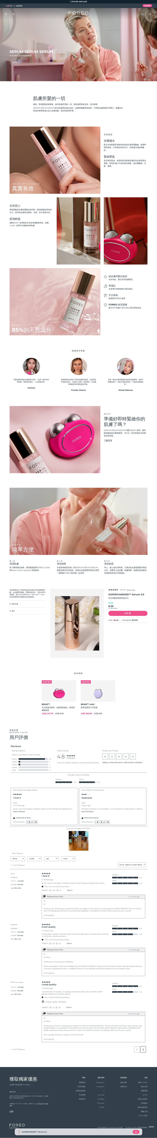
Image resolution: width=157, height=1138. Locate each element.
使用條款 (144, 1103)
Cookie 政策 (142, 1116)
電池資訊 (82, 1099)
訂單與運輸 (81, 1087)
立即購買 (15, 62)
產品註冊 (123, 1082)
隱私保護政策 (142, 1107)
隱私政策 (41, 1104)
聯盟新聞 (144, 1091)
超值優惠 (147, 6)
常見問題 (82, 1095)
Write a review (131, 590)
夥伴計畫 (144, 1087)
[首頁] (78, 15)
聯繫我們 (82, 1082)
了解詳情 (108, 440)
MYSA (145, 1095)
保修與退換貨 (80, 1091)
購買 (136, 1132)
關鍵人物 (144, 1111)
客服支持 (123, 1087)
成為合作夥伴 (142, 1099)
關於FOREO (142, 1082)
